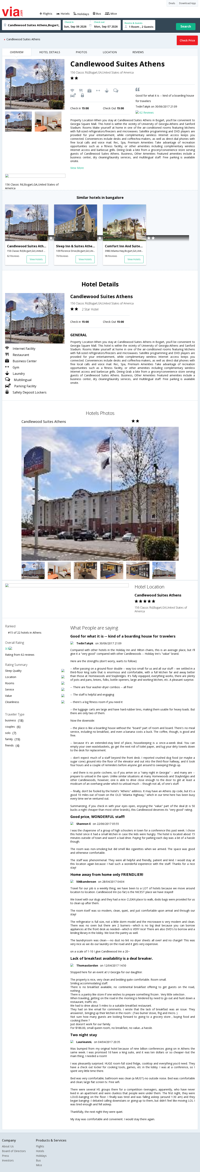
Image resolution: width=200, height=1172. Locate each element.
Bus (38, 1160)
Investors (8, 1160)
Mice (39, 1165)
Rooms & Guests (133, 23)
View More (77, 168)
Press (5, 1156)
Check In (69, 22)
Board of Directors (14, 1151)
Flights (40, 1146)
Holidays (41, 1156)
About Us (8, 1146)
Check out (99, 22)
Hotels (40, 1151)
